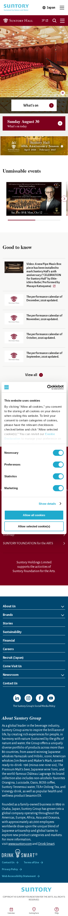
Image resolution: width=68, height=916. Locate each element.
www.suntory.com (20, 844)
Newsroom (11, 675)
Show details (47, 503)
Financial (9, 640)
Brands (8, 615)
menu (62, 21)
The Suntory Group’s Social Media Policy (34, 706)
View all (31, 375)
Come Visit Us (12, 666)
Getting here (34, 913)
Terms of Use (31, 862)
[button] (64, 199)
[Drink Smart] (19, 853)
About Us (9, 606)
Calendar (11, 913)
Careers (8, 649)
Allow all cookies (34, 515)
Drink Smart (46, 844)
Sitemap (8, 535)
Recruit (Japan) (28, 657)
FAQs (57, 913)
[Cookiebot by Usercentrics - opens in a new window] (48, 387)
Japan (51, 7)
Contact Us (10, 683)
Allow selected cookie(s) (34, 526)
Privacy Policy (10, 869)
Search (54, 21)
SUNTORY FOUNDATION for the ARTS (28, 543)
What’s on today (23, 123)
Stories (8, 623)
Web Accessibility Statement (19, 876)
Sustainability (12, 632)
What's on (30, 105)
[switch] (58, 465)
